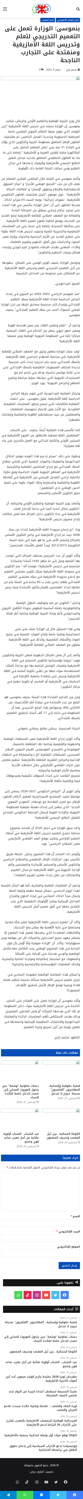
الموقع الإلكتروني (68, 1246)
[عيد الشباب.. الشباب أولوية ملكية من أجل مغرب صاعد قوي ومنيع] (20, 1119)
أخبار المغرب (48, 20)
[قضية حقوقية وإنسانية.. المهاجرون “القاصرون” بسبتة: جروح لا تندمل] (61, 1071)
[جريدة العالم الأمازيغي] (41, 9)
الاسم (75, 1216)
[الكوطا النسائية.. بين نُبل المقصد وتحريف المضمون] (61, 1119)
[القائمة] (5, 10)
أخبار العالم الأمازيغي (68, 20)
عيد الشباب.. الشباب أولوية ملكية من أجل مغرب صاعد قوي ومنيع (21, 1137)
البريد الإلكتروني (68, 1231)
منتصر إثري (71, 69)
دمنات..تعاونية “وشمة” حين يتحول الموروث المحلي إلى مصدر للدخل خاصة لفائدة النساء (20, 1091)
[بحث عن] (78, 10)
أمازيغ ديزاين (37, 1471)
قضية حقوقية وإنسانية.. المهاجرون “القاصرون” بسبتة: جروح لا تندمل (64, 1089)
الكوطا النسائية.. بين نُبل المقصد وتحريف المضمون (63, 1135)
